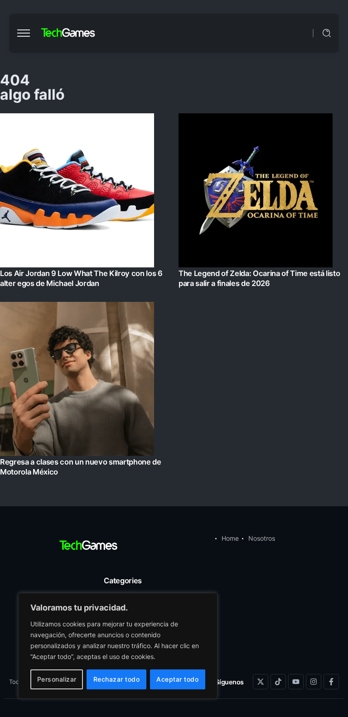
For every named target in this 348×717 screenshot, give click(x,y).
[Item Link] (174, 297)
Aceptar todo (177, 679)
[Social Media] (260, 681)
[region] (118, 646)
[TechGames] (68, 33)
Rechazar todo (116, 679)
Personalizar (57, 679)
